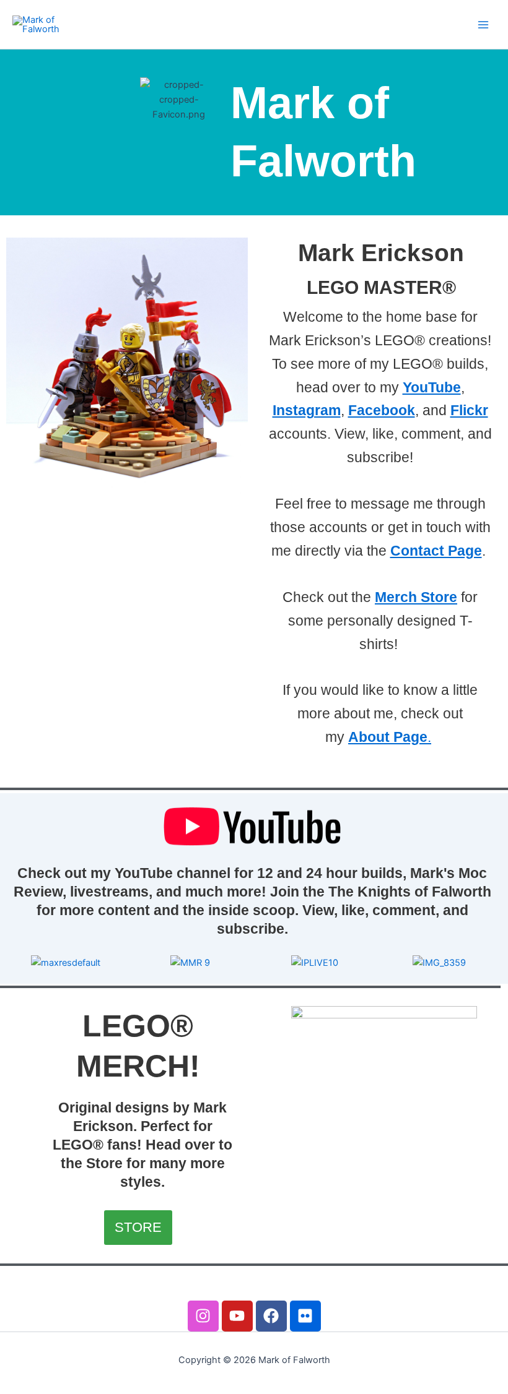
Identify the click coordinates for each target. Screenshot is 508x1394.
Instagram (307, 410)
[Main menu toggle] (483, 24)
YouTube (432, 387)
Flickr (469, 410)
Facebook (381, 410)
